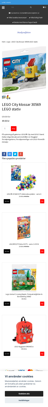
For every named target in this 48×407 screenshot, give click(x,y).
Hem (4, 42)
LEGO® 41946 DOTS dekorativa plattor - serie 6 (24, 194)
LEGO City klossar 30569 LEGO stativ (25, 42)
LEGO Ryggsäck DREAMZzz (24, 347)
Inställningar (24, 400)
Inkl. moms (7, 2)
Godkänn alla (24, 394)
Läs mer (7, 201)
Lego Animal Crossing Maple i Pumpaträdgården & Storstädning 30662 (24, 295)
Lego (9, 42)
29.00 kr (24, 196)
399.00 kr (24, 349)
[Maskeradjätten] (24, 32)
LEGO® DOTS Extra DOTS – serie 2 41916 (24, 244)
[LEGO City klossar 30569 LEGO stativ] (24, 70)
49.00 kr (24, 299)
